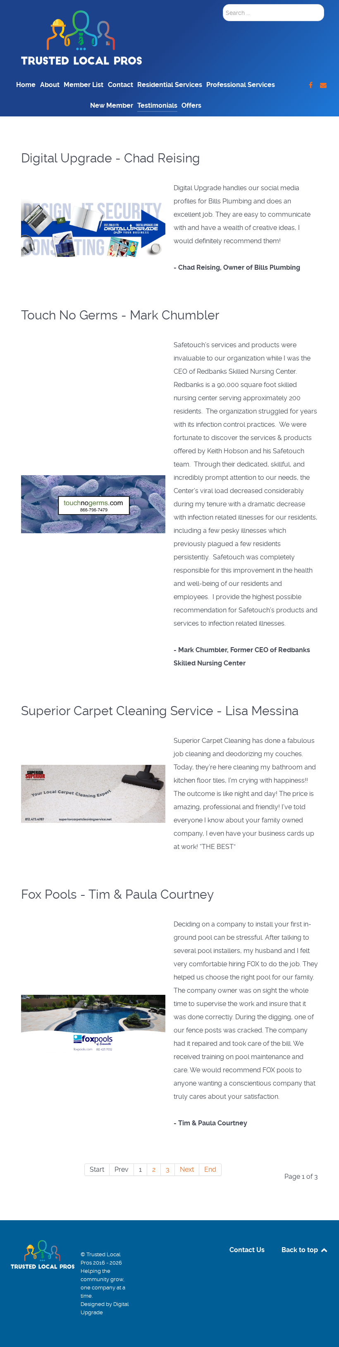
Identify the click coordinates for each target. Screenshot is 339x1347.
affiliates (156, 1257)
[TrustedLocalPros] (311, 85)
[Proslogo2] (81, 37)
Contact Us (247, 1250)
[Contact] (323, 85)
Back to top (301, 1250)
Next (187, 1169)
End (210, 1169)
